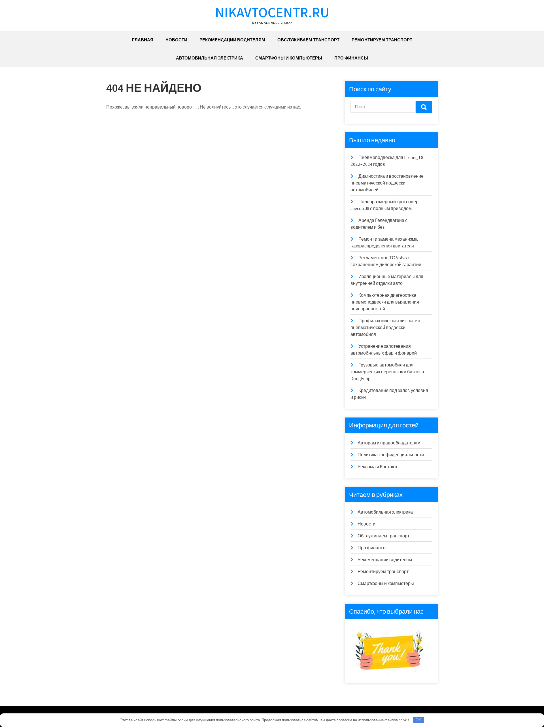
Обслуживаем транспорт (308, 40)
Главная (142, 40)
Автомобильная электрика (209, 58)
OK (418, 720)
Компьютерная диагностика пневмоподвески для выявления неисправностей (384, 302)
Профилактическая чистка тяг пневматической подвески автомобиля (385, 327)
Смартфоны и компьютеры (288, 58)
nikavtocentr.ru (272, 12)
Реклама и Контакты (379, 467)
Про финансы (351, 58)
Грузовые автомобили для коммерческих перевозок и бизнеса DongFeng (387, 371)
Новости (176, 40)
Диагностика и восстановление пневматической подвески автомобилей (387, 183)
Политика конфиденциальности (391, 455)
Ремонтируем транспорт (382, 40)
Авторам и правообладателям (389, 443)
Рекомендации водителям (232, 40)
